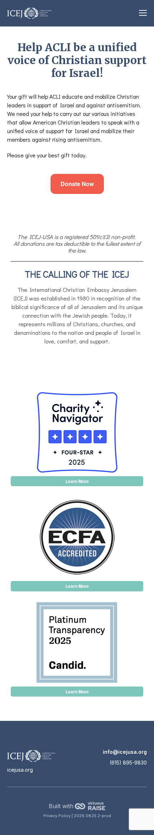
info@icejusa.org (125, 752)
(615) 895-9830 (128, 762)
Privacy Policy (57, 815)
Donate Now (77, 184)
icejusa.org (20, 769)
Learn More (77, 481)
